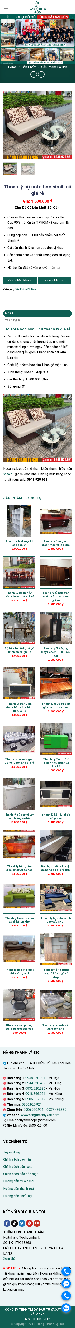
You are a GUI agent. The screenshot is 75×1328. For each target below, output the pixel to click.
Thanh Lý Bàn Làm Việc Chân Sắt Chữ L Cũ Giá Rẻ (19, 707)
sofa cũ (8, 474)
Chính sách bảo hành (17, 1159)
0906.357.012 (35, 1099)
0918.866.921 (35, 1094)
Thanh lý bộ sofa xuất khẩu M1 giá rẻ (19, 971)
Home (12, 67)
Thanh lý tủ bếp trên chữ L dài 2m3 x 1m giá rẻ (55, 596)
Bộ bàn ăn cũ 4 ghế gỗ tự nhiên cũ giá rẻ (19, 650)
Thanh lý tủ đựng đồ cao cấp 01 (19, 542)
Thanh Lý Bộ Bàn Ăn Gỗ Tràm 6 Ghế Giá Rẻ (19, 594)
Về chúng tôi (13, 320)
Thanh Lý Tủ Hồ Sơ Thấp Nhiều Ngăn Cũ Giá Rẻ (56, 762)
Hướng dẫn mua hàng (18, 1181)
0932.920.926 (35, 1088)
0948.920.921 (35, 1078)
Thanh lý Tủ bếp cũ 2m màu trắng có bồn (19, 816)
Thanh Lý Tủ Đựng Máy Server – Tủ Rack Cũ (55, 652)
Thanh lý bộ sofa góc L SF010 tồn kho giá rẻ (19, 760)
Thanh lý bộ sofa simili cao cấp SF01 (56, 919)
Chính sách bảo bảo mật (20, 1174)
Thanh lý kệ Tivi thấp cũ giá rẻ (56, 816)
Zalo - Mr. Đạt (55, 280)
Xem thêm (10, 1259)
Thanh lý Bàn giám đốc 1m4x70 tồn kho (56, 542)
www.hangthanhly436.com (40, 1115)
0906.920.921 (32, 1104)
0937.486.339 (56, 1110)
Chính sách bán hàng (17, 1167)
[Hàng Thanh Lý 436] (37, 7)
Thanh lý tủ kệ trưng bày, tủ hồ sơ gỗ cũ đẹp (56, 973)
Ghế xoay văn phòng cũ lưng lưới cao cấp (19, 1026)
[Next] (65, 125)
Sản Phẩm (29, 67)
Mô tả (9, 313)
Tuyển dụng (11, 1152)
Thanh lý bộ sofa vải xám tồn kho (55, 1026)
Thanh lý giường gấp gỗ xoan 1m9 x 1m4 (56, 705)
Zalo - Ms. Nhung (20, 280)
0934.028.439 (35, 1083)
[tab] (37, 313)
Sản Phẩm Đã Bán (54, 67)
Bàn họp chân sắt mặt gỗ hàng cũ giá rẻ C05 (55, 868)
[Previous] (10, 125)
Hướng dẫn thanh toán (19, 1189)
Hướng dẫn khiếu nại (17, 1196)
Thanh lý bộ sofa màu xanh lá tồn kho (19, 919)
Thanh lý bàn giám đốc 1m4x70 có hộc (19, 868)
